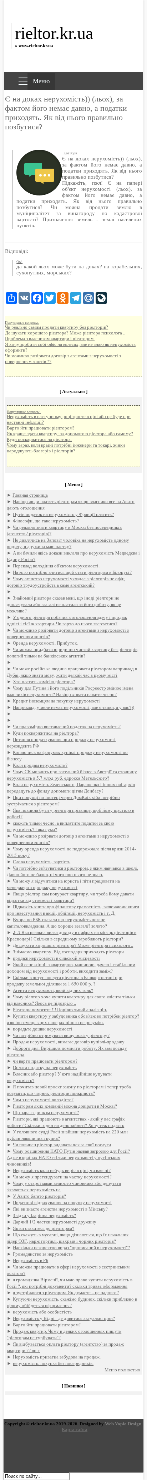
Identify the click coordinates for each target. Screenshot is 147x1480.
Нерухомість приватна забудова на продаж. (57, 1357)
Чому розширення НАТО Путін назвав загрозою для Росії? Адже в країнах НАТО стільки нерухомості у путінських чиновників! (68, 1157)
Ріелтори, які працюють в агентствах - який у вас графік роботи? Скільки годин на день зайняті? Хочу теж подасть (66, 1122)
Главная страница (30, 495)
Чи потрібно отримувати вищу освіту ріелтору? (61, 1035)
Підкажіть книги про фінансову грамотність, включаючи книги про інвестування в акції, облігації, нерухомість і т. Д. (73, 909)
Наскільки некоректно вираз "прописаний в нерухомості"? (71, 1247)
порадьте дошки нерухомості (42, 1028)
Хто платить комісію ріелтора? (44, 681)
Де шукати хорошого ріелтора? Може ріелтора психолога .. (65, 333)
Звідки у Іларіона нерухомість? (44, 1215)
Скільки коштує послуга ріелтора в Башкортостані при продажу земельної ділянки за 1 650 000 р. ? (64, 980)
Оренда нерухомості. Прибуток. (45, 643)
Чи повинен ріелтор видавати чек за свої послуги (62, 1144)
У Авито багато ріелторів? (39, 1196)
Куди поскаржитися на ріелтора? (46, 733)
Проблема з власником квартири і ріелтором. (50, 338)
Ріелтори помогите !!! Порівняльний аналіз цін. (60, 1009)
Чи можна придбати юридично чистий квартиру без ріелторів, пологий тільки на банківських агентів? (72, 652)
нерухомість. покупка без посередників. (53, 1363)
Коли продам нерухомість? (40, 765)
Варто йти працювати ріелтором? (41, 428)
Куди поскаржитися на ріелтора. (39, 439)
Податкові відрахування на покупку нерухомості (62, 1202)
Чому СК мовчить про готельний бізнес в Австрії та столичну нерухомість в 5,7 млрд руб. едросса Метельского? (72, 774)
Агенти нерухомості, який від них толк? (53, 990)
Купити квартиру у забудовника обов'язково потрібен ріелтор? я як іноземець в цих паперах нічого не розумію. (73, 1019)
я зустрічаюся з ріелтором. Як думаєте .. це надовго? (66, 1292)
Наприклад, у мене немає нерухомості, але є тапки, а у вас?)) (73, 707)
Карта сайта (74, 1429)
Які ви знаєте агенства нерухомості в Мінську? (60, 1209)
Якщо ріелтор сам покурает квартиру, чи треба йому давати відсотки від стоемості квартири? (70, 896)
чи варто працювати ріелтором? (45, 1061)
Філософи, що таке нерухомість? (46, 520)
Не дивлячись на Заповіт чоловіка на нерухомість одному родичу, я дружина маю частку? (68, 543)
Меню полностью (122, 1369)
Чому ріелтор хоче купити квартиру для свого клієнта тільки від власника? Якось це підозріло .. (71, 999)
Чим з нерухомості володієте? (43, 1099)
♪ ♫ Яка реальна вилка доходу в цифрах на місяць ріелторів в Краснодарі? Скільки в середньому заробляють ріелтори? (71, 935)
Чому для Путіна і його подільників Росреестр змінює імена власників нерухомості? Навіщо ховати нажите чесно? (70, 691)
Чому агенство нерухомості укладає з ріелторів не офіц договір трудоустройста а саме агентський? (66, 581)
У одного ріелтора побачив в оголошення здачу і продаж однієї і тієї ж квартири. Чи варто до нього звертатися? (67, 620)
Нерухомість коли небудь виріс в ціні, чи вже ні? (62, 1170)
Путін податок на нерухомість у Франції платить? (63, 514)
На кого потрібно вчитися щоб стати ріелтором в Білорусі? (72, 572)
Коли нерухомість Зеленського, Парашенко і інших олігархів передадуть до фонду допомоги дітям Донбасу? (71, 787)
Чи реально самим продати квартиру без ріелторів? (56, 327)
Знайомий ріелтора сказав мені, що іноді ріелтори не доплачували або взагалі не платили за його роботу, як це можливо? (64, 604)
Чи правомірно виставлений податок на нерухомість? (67, 726)
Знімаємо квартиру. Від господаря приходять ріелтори (68, 951)
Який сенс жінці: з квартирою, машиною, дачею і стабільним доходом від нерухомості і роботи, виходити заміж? (71, 967)
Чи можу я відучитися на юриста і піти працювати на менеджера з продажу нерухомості (63, 884)
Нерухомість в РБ (30, 1260)
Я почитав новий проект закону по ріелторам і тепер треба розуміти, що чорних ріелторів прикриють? (69, 1089)
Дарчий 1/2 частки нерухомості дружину (54, 1221)
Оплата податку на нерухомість (45, 1067)
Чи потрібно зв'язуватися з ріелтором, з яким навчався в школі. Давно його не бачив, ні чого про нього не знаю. (72, 871)
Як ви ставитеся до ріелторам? (43, 1228)
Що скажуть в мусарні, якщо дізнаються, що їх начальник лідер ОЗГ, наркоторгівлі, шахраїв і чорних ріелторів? (67, 1237)
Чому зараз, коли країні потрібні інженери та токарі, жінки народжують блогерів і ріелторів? (66, 447)
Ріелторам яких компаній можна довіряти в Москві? (65, 1106)
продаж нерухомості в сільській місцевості (56, 958)
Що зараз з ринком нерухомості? (46, 1112)
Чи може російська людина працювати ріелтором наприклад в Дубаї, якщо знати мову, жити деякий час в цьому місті (72, 671)
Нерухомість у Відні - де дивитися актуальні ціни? (64, 1318)
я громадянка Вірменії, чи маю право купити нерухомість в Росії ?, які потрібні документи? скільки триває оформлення (69, 1282)
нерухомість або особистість (42, 1311)
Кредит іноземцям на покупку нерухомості (56, 700)
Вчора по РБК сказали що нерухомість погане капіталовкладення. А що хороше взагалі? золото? (57, 922)
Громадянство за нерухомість (43, 1254)
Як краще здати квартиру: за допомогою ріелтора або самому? (70, 433)
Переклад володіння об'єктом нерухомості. (56, 565)
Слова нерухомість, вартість (41, 861)
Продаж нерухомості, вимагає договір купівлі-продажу (69, 1041)
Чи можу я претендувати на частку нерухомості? (62, 1176)
